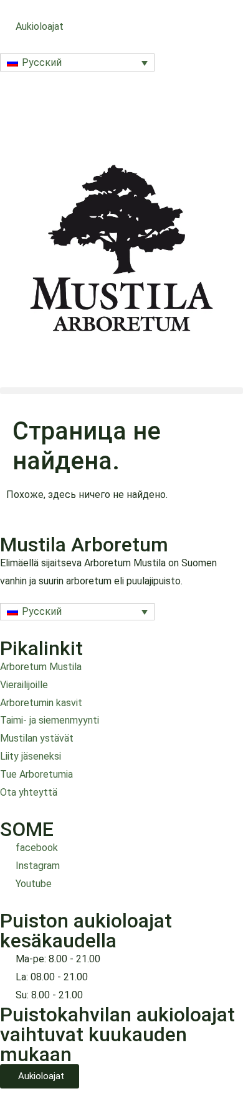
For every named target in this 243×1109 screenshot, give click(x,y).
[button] (77, 62)
